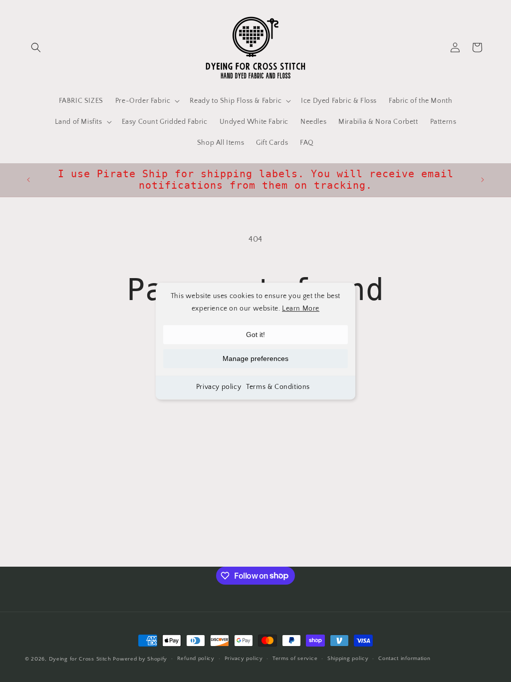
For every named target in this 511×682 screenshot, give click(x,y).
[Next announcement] (483, 179)
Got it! (255, 335)
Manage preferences (255, 359)
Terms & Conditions (278, 387)
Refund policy (196, 659)
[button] (36, 47)
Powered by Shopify (140, 659)
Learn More (300, 309)
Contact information (404, 659)
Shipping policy (348, 659)
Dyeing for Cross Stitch (80, 659)
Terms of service (294, 659)
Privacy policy (218, 387)
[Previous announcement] (28, 179)
